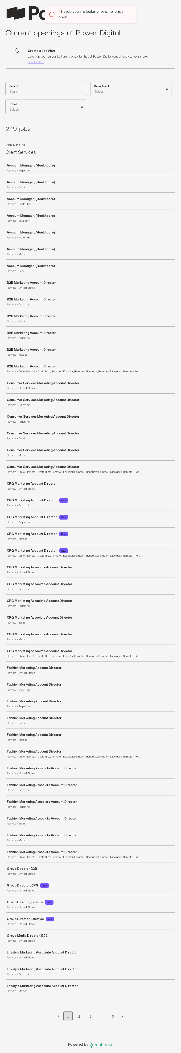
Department (101, 86)
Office (13, 104)
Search (14, 86)
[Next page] (122, 1016)
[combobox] (94, 91)
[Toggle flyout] (167, 89)
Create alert (36, 61)
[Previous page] (59, 1016)
